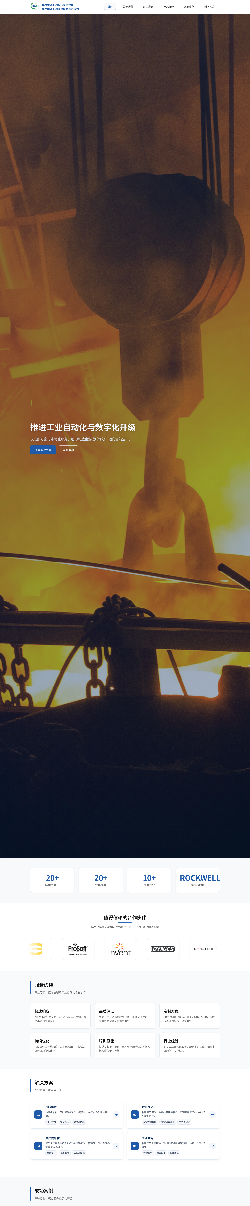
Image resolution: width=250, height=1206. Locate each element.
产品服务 (169, 6)
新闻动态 (209, 6)
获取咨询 (68, 450)
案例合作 (189, 6)
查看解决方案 (43, 450)
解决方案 (148, 6)
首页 (110, 6)
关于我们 (128, 6)
